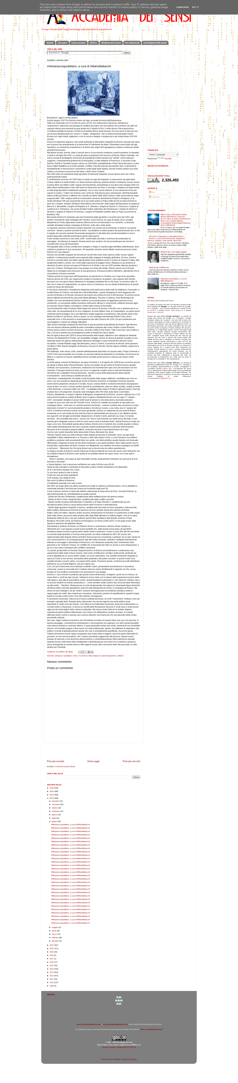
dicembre (56, 801)
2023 (52, 798)
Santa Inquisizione (109, 656)
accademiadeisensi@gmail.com (159, 378)
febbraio (55, 937)
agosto (55, 815)
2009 (52, 986)
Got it (195, 7)
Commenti (155, 197)
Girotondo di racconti (111, 43)
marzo (54, 934)
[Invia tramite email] (79, 652)
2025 (52, 791)
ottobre (55, 808)
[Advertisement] (93, 751)
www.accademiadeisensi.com (115, 1024)
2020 (52, 952)
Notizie (50, 43)
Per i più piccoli (132, 43)
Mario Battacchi (95, 656)
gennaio (55, 941)
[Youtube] (119, 1001)
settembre (56, 811)
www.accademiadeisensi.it (151, 1029)
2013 (52, 972)
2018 (52, 955)
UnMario (120, 656)
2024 (52, 795)
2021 (52, 948)
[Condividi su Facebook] (89, 652)
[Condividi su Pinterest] (92, 652)
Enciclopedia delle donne (155, 43)
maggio (55, 927)
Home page (93, 761)
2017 (52, 959)
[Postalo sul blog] (83, 652)
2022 (52, 945)
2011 (52, 979)
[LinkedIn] (120, 1005)
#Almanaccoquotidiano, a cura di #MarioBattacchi (70, 824)
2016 (52, 962)
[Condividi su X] (86, 652)
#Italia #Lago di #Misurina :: (159, 267)
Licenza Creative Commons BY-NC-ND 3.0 (119, 1047)
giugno (54, 821)
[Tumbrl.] (117, 1005)
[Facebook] (120, 998)
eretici (75, 656)
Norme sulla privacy (173, 310)
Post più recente (55, 761)
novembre (56, 804)
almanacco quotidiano (63, 656)
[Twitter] (116, 1001)
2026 (52, 788)
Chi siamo (62, 43)
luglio (54, 818)
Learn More (182, 7)
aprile (54, 931)
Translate (167, 159)
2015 (52, 965)
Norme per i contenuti (155, 312)
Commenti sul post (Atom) (65, 766)
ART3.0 (93, 43)
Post (153, 192)
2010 (52, 982)
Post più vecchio (131, 761)
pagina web (167, 368)
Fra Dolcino (83, 656)
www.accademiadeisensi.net (89, 1024)
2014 (52, 969)
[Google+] (117, 998)
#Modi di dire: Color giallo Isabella (174, 252)
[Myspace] (121, 1001)
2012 (52, 976)
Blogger (134, 1059)
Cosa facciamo (78, 43)
